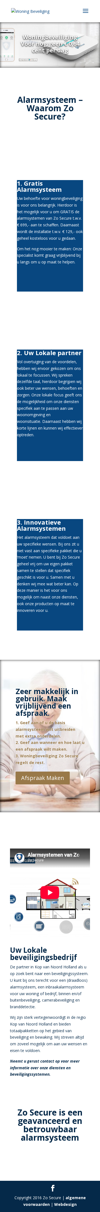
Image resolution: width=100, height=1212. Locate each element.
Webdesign (65, 1204)
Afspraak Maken (42, 778)
